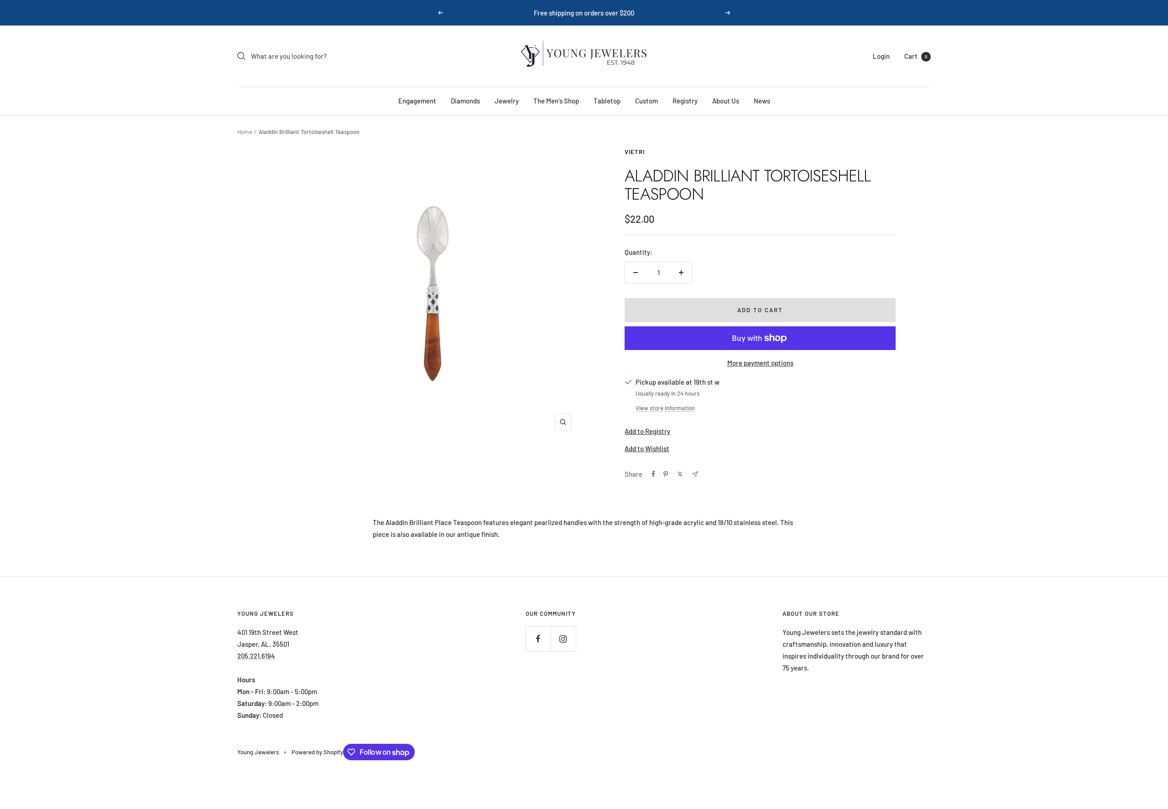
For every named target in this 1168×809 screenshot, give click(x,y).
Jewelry (507, 101)
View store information (665, 408)
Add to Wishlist (647, 448)
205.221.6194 (256, 656)
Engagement (417, 101)
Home (244, 131)
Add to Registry (647, 431)
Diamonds (465, 101)
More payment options (760, 363)
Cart (915, 56)
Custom (646, 101)
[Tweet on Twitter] (680, 474)
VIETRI (635, 151)
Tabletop (607, 101)
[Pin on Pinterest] (665, 474)
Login (881, 56)
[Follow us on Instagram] (563, 638)
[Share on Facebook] (653, 474)
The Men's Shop (556, 101)
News (762, 101)
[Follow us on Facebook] (538, 638)
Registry (685, 101)
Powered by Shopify (317, 752)
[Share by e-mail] (695, 474)
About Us (725, 101)
